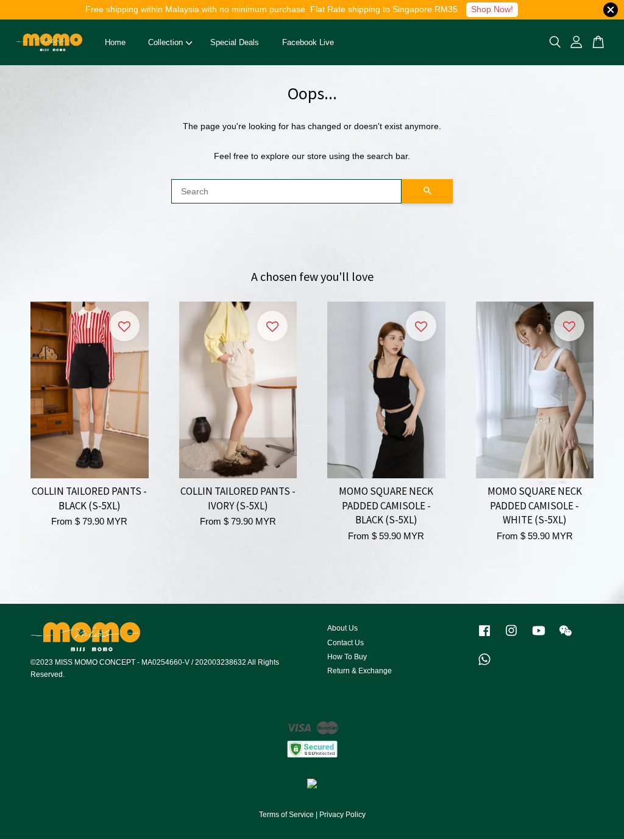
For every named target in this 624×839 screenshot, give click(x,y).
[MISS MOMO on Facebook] (484, 636)
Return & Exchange (359, 671)
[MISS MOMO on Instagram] (511, 636)
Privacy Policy (342, 814)
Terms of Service (286, 814)
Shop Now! (492, 9)
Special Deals (234, 42)
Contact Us (345, 643)
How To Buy (347, 657)
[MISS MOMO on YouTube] (538, 636)
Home (115, 42)
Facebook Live (308, 42)
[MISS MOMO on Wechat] (565, 636)
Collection (165, 42)
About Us (342, 628)
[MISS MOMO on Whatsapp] (484, 665)
